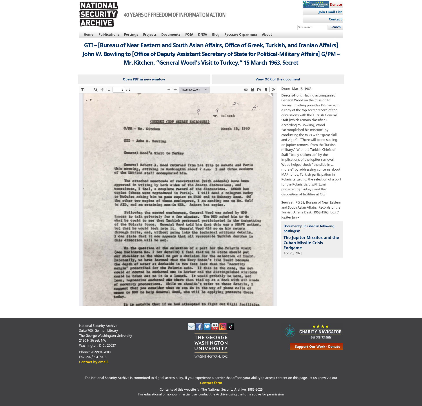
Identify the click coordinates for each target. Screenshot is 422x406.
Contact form (211, 383)
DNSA (202, 34)
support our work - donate (317, 346)
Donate (336, 4)
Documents (170, 34)
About (267, 34)
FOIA (189, 34)
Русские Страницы (240, 34)
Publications (108, 34)
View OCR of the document (278, 79)
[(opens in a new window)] (191, 329)
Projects (149, 34)
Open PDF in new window (144, 79)
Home (88, 34)
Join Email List (330, 12)
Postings (131, 34)
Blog (216, 34)
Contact (335, 19)
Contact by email (93, 362)
